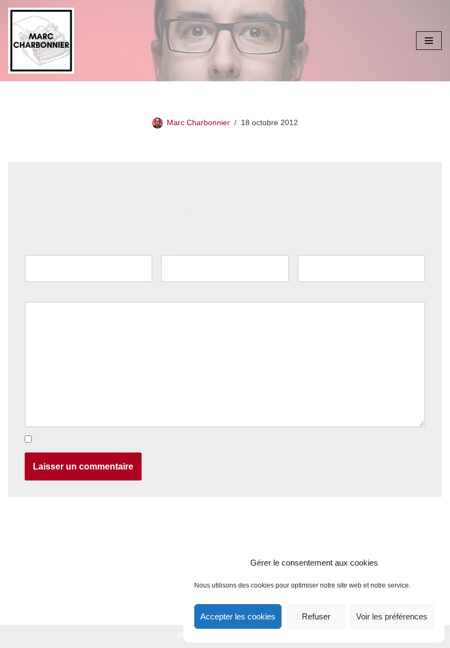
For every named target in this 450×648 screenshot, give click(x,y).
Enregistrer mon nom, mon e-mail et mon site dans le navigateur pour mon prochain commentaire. (223, 439)
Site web (314, 248)
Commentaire (54, 294)
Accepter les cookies (237, 616)
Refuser (316, 616)
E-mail (176, 248)
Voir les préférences (392, 616)
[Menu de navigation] (429, 40)
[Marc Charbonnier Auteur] (41, 41)
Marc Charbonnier (198, 122)
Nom (37, 248)
